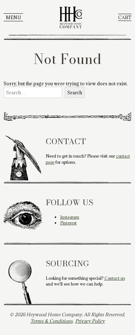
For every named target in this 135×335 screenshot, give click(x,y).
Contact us (114, 278)
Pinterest (68, 223)
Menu (13, 17)
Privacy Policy (90, 321)
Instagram (69, 217)
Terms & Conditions (51, 321)
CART (124, 17)
